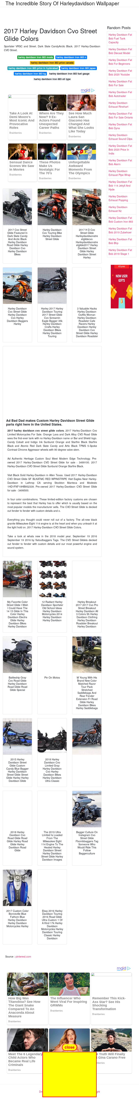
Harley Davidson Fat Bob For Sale (120, 83)
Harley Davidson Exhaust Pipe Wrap (119, 173)
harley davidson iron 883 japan (78, 68)
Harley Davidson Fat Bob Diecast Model (120, 51)
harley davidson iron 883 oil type (52, 79)
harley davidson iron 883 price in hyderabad (33, 68)
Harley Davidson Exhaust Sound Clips (120, 137)
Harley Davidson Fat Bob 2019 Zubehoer (120, 230)
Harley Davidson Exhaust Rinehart (118, 104)
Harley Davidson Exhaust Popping (118, 198)
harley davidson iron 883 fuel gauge (69, 73)
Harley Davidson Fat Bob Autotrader (120, 94)
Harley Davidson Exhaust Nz (118, 209)
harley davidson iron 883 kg (30, 73)
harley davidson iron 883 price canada (52, 62)
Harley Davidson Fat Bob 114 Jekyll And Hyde (120, 185)
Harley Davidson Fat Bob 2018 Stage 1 (120, 252)
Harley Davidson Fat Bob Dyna (120, 126)
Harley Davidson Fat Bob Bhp (120, 241)
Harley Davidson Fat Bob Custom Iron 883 (121, 219)
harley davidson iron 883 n (71, 57)
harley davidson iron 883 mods (35, 57)
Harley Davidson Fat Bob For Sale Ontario (121, 115)
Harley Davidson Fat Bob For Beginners (120, 61)
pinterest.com (23, 956)
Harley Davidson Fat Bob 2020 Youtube (120, 72)
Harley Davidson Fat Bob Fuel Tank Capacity (120, 38)
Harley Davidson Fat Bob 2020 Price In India (120, 149)
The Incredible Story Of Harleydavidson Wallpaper (62, 3)
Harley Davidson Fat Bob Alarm (120, 162)
